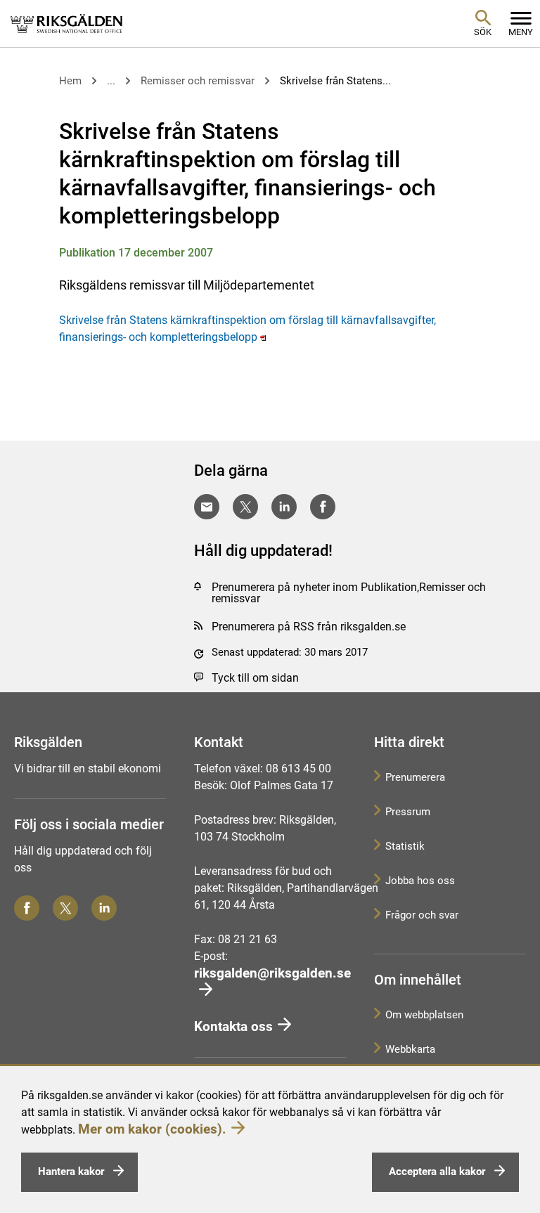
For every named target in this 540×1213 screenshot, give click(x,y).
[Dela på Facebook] (322, 506)
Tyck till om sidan (255, 678)
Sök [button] (482, 32)
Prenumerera (415, 777)
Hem (70, 80)
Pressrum (407, 811)
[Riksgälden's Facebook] (26, 908)
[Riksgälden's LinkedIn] (104, 908)
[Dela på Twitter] (245, 506)
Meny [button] (520, 32)
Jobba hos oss (420, 880)
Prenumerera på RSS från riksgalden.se (309, 626)
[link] (67, 23)
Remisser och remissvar (198, 80)
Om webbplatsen (424, 1014)
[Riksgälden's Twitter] (65, 908)
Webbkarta (410, 1049)
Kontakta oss (233, 1026)
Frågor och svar (421, 915)
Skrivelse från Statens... (335, 80)
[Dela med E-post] (206, 506)
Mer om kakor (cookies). (152, 1129)
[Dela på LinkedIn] (284, 506)
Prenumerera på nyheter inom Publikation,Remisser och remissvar (349, 592)
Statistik (405, 846)
